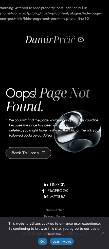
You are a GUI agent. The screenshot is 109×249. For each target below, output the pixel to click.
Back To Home (25, 152)
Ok (42, 241)
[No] (102, 233)
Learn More (61, 241)
